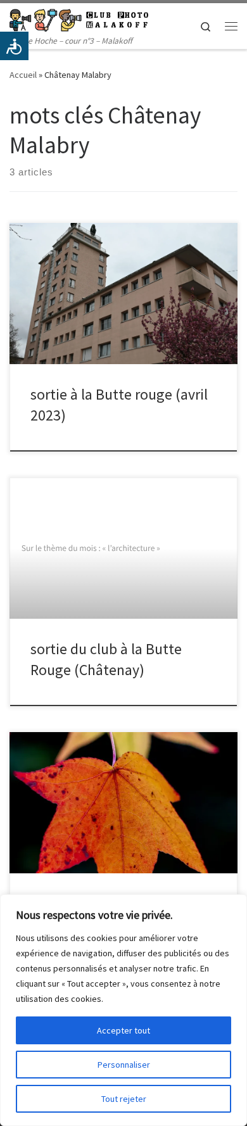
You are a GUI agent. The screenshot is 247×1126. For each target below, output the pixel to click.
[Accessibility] (14, 46)
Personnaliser (124, 1064)
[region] (123, 1010)
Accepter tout (123, 1030)
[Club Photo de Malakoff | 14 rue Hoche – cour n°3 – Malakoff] (79, 18)
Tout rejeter (123, 1098)
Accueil (23, 74)
